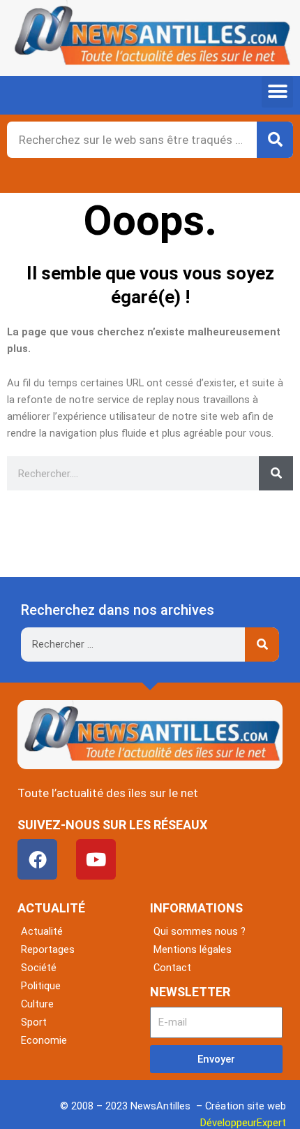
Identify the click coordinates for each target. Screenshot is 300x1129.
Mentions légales (192, 949)
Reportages (48, 949)
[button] (277, 92)
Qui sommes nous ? (199, 931)
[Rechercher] (275, 140)
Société (39, 967)
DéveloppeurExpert (243, 1122)
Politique (41, 985)
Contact (172, 967)
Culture (37, 1004)
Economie (44, 1040)
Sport (34, 1022)
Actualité (42, 931)
